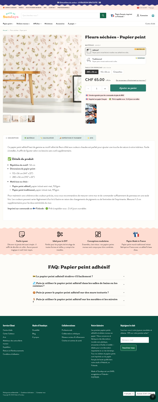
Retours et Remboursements (13, 350)
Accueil (5, 30)
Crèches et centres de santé (72, 340)
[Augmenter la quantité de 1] (105, 89)
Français (127, 394)
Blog (34, 333)
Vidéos (21, 8)
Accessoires (60, 23)
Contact (52, 8)
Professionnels (63, 8)
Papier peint (7, 23)
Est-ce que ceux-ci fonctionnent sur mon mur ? (131, 80)
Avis (45, 8)
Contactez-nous (40, 392)
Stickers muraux (23, 23)
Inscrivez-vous (128, 347)
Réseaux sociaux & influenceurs (73, 337)
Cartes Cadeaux (8, 333)
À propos (71, 23)
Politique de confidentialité (10, 392)
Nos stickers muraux (33, 8)
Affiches (36, 23)
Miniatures (49, 23)
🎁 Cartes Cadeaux (9, 8)
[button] (144, 8)
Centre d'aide (150, 23)
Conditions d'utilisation (11, 354)
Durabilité (35, 330)
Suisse (144, 394)
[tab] (12, 138)
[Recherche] (103, 15)
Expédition (7, 347)
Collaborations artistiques (71, 333)
